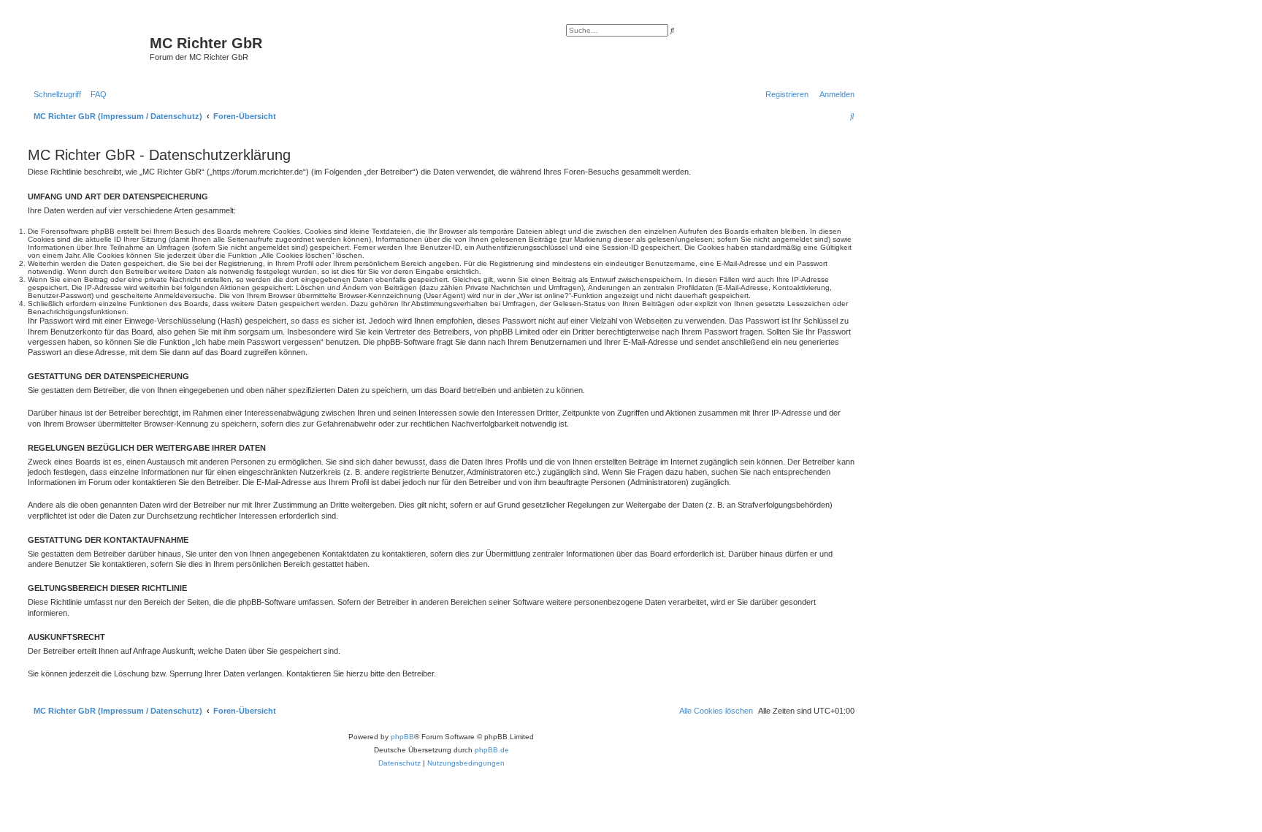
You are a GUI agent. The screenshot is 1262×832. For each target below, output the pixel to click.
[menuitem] (96, 94)
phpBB (402, 737)
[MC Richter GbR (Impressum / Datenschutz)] (87, 47)
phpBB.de (492, 750)
